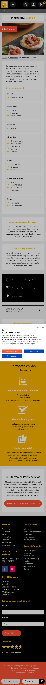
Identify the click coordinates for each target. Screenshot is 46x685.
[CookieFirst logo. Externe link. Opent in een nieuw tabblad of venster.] (3, 330)
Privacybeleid (39, 327)
